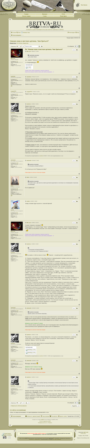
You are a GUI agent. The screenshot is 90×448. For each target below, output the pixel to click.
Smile (12, 185)
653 (17, 212)
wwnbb (12, 209)
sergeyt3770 (13, 91)
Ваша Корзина (84, 4)
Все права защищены (57, 439)
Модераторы (25, 43)
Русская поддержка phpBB (45, 421)
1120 (17, 163)
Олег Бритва (19, 43)
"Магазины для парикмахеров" (34, 439)
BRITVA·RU (85, 432)
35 (16, 115)
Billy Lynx (13, 58)
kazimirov (13, 112)
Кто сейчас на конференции (18, 410)
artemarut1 (13, 160)
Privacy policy (83, 433)
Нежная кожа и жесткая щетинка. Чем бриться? (29, 41)
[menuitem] (18, 33)
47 (16, 79)
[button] (75, 46)
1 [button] (77, 46)
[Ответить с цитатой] (77, 50)
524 (17, 94)
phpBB (42, 419)
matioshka (13, 76)
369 (17, 188)
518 (17, 61)
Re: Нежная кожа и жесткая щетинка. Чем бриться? (44, 49)
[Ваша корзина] (78, 5)
